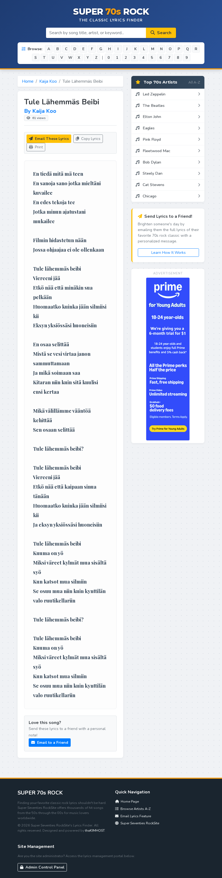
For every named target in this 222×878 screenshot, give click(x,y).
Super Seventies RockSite (139, 823)
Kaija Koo (48, 81)
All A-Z (194, 82)
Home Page (129, 801)
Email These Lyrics (51, 138)
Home (28, 81)
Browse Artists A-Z (135, 808)
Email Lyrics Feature (135, 816)
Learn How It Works (168, 252)
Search (163, 33)
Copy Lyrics (90, 138)
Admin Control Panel (44, 867)
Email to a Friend (52, 742)
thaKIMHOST (95, 830)
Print (38, 147)
